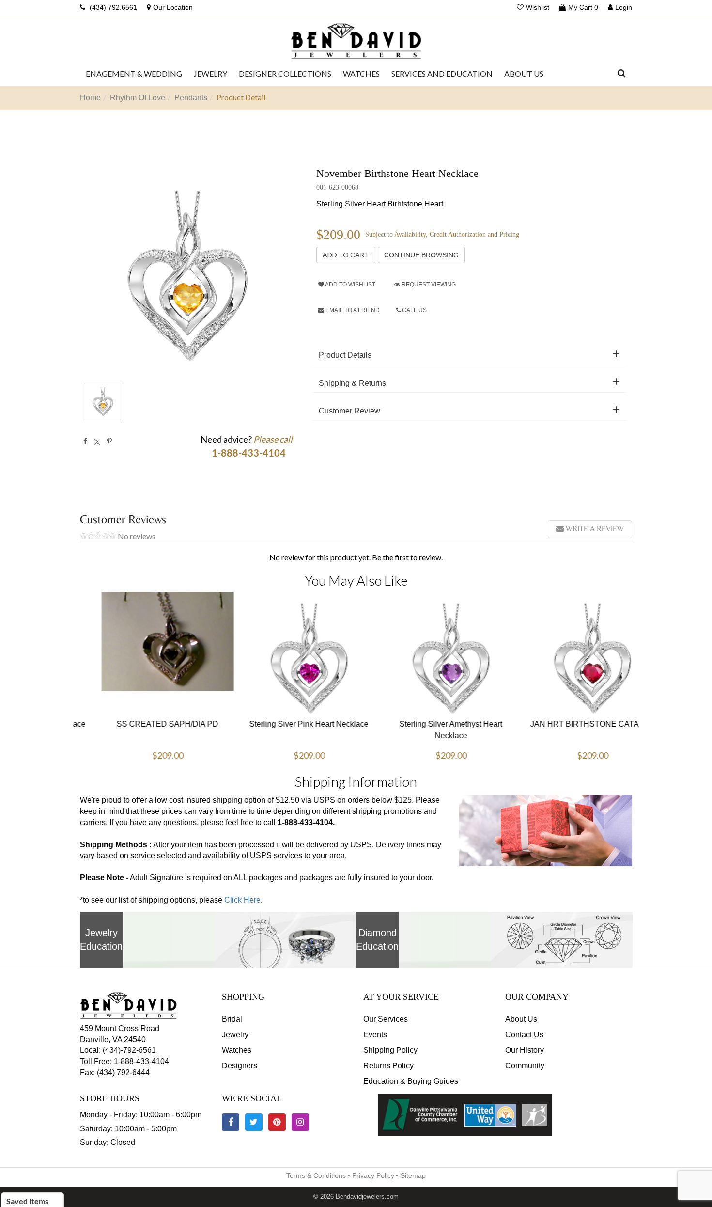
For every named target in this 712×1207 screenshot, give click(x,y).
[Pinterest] (277, 1122)
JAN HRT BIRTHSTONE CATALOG (569, 719)
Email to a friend (352, 310)
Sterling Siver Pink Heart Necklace (285, 724)
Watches (236, 1050)
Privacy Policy (373, 1175)
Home (90, 98)
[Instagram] (300, 1122)
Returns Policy (388, 1066)
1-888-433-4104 (141, 1061)
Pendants (190, 98)
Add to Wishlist (349, 284)
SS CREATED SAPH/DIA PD (144, 724)
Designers (239, 1066)
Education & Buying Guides (410, 1081)
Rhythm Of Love (137, 98)
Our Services (385, 1019)
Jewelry (235, 1035)
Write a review (594, 528)
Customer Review (349, 411)
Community (524, 1066)
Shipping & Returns (352, 383)
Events (375, 1035)
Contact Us (524, 1035)
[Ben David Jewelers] (356, 39)
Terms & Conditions (316, 1175)
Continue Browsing (421, 255)
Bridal (232, 1019)
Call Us (414, 310)
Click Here (242, 900)
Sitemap (413, 1175)
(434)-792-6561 (128, 1050)
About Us (521, 1019)
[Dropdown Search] (621, 73)
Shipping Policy (390, 1050)
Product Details (345, 355)
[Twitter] (97, 441)
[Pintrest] (109, 441)
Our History (524, 1050)
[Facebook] (85, 441)
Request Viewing (428, 284)
